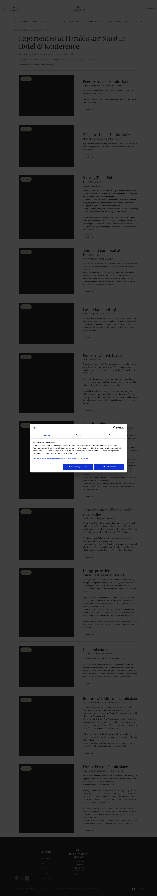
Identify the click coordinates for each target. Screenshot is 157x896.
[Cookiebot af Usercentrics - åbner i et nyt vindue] (115, 427)
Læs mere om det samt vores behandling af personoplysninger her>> (60, 458)
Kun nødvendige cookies (78, 467)
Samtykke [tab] (46, 435)
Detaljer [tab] (78, 435)
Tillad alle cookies (109, 467)
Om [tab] (110, 435)
